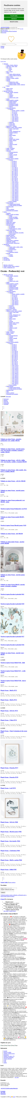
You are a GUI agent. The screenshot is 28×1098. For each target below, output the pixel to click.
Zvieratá (11, 321)
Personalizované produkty (12, 394)
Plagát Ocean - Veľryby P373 (9, 710)
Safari (10, 313)
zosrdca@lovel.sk (13, 1088)
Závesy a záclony (10, 392)
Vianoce (11, 326)
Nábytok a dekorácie (8, 265)
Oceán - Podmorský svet (9, 267)
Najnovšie (5, 401)
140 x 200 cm (15, 301)
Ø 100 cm (14, 344)
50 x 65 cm (14, 295)
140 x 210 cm (15, 378)
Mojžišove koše (9, 390)
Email (2, 888)
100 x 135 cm (15, 300)
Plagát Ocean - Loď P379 (8, 788)
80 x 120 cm (15, 355)
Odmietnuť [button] (14, 18)
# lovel (3, 899)
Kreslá (10, 277)
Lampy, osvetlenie (10, 331)
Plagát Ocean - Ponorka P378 (9, 777)
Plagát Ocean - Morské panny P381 (11, 831)
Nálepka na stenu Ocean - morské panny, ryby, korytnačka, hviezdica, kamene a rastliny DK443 (13, 450)
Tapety (10, 329)
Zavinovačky (12, 308)
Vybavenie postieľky (11, 291)
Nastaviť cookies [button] (14, 21)
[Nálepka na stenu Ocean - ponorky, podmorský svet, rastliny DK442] (12, 436)
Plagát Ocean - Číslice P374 (9, 720)
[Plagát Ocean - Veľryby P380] (12, 819)
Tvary (10, 320)
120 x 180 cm (15, 373)
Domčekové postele (13, 287)
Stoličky (11, 279)
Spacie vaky (12, 307)
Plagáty (11, 330)
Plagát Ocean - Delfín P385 (9, 869)
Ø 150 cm (14, 348)
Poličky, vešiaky (10, 333)
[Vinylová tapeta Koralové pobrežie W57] (12, 633)
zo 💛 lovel (12, 1096)
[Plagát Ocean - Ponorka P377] (12, 765)
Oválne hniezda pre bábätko (15, 388)
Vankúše (11, 337)
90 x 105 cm (15, 361)
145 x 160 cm (15, 379)
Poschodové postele (13, 288)
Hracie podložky (13, 385)
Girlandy (11, 339)
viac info (17, 1077)
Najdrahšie (5, 404)
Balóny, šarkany (13, 324)
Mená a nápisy (12, 318)
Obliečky (11, 292)
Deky (7, 391)
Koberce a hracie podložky (12, 342)
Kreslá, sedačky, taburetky (12, 276)
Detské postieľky (13, 285)
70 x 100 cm (15, 351)
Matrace (11, 290)
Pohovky (11, 278)
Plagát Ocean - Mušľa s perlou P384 (11, 860)
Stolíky (8, 282)
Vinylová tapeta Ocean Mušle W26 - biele (13, 662)
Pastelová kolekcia (13, 316)
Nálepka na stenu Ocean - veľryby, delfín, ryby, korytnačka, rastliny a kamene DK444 (14, 461)
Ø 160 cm (14, 350)
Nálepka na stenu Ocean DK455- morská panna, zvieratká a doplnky (13, 585)
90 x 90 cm (14, 360)
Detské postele (12, 286)
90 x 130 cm (15, 364)
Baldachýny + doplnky (11, 309)
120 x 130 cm (15, 368)
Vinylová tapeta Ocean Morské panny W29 (13, 525)
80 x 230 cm (15, 357)
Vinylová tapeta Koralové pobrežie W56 (12, 645)
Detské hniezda (9, 386)
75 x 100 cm (15, 353)
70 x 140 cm (15, 352)
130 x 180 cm (15, 376)
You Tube (3, 1092)
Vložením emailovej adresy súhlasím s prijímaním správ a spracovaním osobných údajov (14, 895)
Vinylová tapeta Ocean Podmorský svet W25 (14, 508)
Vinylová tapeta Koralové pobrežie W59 (12, 604)
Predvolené (8, 396)
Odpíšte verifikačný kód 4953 (7, 889)
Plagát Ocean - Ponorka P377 (9, 768)
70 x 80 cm (14, 296)
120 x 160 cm (15, 369)
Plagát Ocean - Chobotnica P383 (10, 850)
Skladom (5, 400)
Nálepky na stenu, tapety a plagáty (11, 266)
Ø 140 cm (14, 347)
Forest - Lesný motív (14, 312)
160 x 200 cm (15, 303)
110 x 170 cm (15, 366)
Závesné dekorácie (13, 335)
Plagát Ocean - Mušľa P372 (9, 700)
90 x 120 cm (15, 299)
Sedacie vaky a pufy (13, 281)
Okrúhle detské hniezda (14, 387)
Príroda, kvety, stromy (14, 322)
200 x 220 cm (15, 304)
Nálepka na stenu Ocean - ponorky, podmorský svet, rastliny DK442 (11, 439)
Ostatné (11, 325)
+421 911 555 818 (5, 1088)
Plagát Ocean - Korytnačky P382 (10, 841)
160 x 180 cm (15, 381)
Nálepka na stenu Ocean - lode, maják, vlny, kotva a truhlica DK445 (14, 470)
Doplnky (11, 340)
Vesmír (10, 317)
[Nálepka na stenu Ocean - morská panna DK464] (12, 572)
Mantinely (11, 305)
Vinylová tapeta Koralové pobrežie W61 (12, 594)
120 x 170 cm (15, 370)
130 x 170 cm (15, 374)
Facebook (3, 1091)
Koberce (11, 343)
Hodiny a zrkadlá (13, 338)
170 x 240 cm (15, 382)
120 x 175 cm (15, 372)
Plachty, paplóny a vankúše (18, 294)
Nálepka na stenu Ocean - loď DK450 (12, 533)
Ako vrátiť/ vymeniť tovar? (9, 911)
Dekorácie (8, 334)
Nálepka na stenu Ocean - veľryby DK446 (13, 481)
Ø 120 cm (14, 346)
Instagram (3, 1093)
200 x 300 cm (15, 383)
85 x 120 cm (15, 359)
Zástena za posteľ (13, 327)
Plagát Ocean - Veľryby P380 (9, 822)
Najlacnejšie (6, 402)
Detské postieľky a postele (12, 283)
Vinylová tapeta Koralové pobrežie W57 (12, 636)
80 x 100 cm (15, 298)
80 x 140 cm (15, 356)
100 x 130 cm (15, 365)
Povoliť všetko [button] (14, 15)
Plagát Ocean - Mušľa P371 (9, 690)
